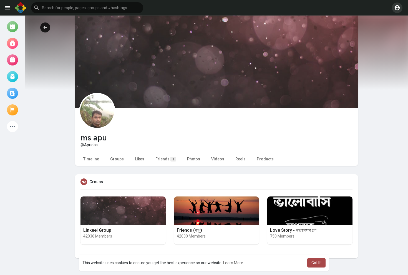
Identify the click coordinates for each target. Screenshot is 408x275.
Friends (164, 159)
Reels (240, 159)
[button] (87, 7)
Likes (139, 159)
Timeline (91, 159)
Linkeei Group (97, 230)
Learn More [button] (233, 263)
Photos (193, 159)
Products (265, 159)
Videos (217, 159)
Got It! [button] (316, 263)
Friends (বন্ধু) (189, 230)
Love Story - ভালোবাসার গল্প (293, 230)
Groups (117, 159)
